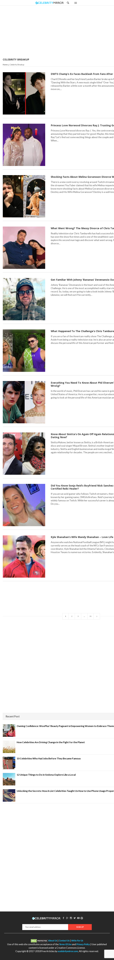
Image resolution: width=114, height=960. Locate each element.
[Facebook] (63, 917)
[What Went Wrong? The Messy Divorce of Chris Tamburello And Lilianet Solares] (24, 248)
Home (5, 65)
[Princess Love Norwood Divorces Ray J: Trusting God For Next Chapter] (24, 145)
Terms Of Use (65, 944)
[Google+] (67, 917)
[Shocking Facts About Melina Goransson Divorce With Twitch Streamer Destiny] (24, 196)
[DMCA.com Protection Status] (39, 940)
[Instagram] (71, 917)
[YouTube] (78, 917)
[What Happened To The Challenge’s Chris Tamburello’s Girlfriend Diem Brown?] (24, 350)
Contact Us (64, 940)
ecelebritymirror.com (68, 951)
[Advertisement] (64, 32)
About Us (52, 940)
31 (90, 616)
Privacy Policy (83, 944)
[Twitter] (74, 917)
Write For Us (77, 940)
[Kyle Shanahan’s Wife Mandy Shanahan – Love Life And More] (24, 556)
